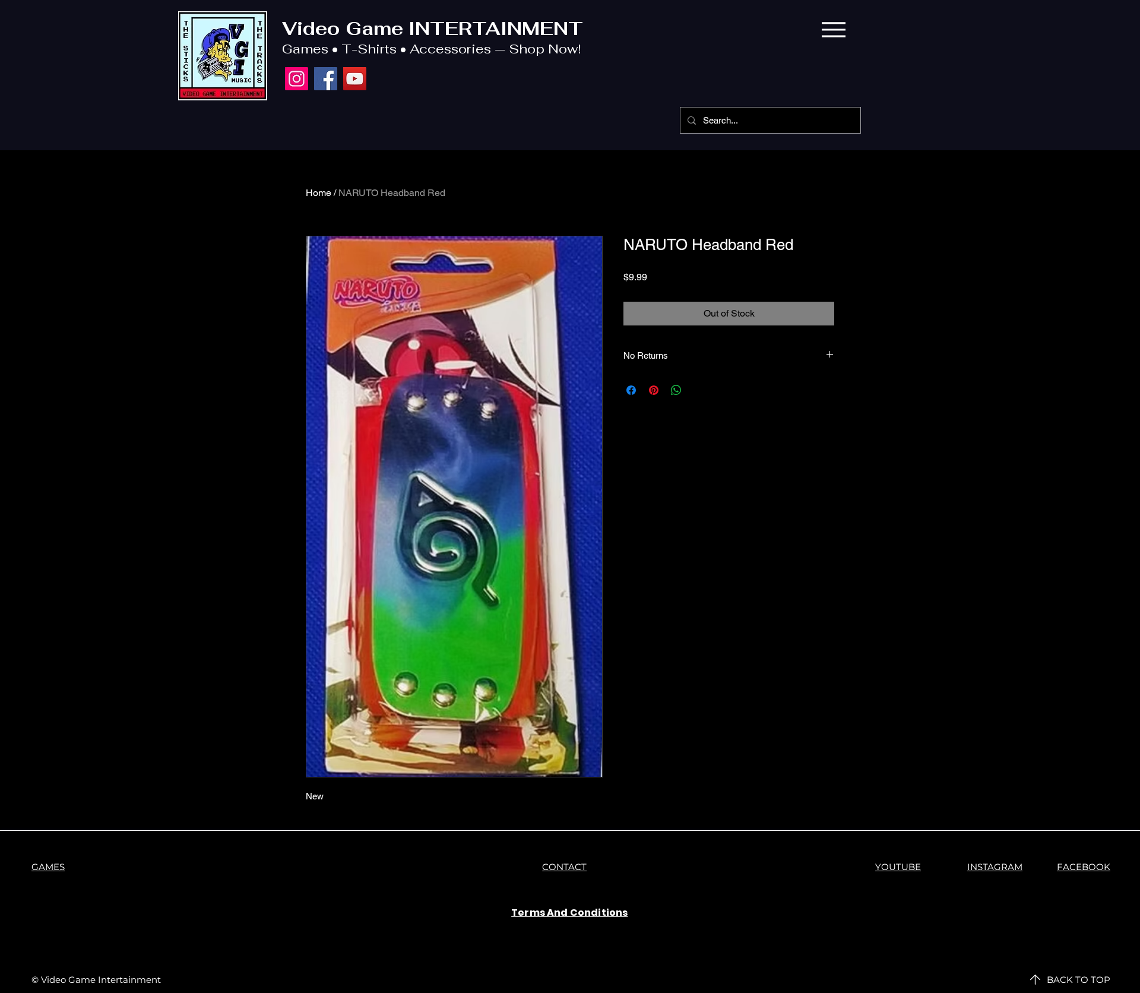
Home (318, 192)
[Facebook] (325, 78)
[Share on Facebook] (631, 390)
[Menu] (833, 29)
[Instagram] (296, 78)
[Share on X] (699, 390)
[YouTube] (354, 78)
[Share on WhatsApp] (676, 390)
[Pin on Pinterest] (654, 390)
